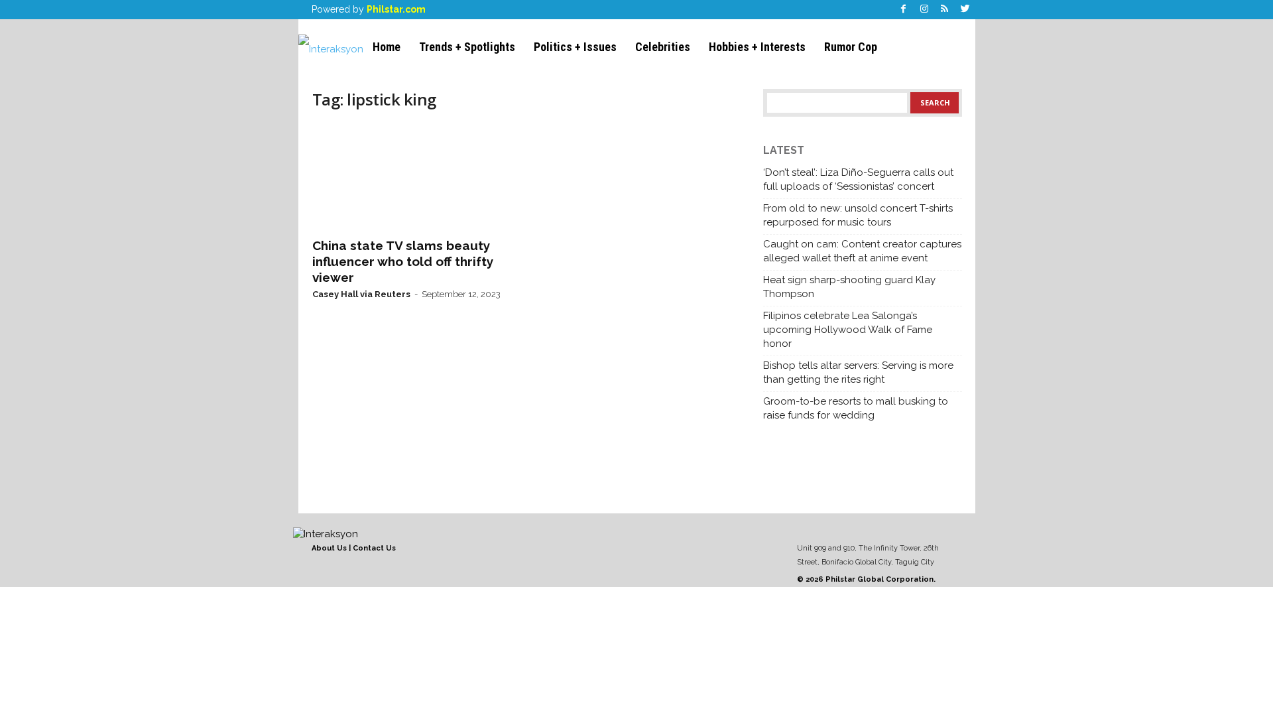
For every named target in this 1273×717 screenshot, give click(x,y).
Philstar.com (396, 9)
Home (386, 47)
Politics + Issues (575, 47)
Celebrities (662, 47)
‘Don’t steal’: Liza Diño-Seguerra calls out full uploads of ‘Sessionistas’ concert (858, 179)
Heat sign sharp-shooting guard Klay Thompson (849, 287)
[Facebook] (904, 9)
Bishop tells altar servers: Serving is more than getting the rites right (858, 372)
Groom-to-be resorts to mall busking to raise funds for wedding (855, 408)
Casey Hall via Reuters (361, 294)
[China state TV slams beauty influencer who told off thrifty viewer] (411, 176)
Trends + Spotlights (467, 47)
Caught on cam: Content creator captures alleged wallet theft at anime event (862, 251)
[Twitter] (965, 9)
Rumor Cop (850, 47)
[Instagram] (924, 9)
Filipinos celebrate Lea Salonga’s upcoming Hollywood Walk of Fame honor (847, 330)
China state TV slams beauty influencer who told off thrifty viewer (402, 261)
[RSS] (945, 9)
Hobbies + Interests (757, 47)
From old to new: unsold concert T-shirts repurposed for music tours (858, 215)
